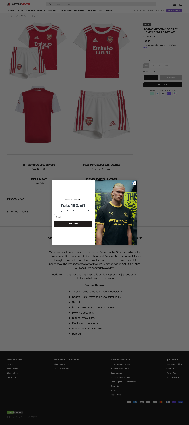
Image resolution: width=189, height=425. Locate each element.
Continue (73, 223)
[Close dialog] (134, 183)
